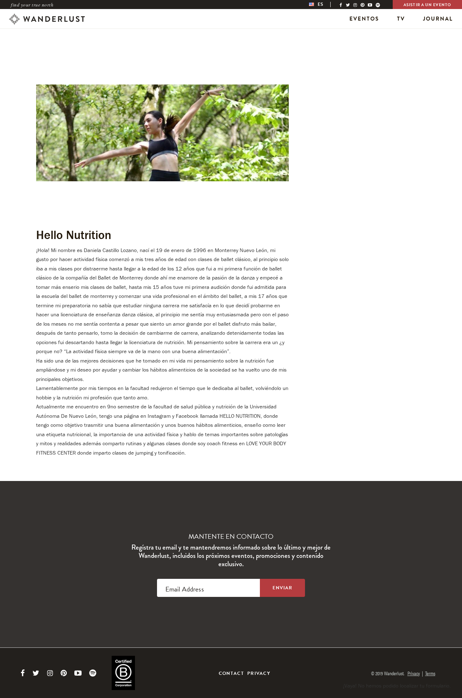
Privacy (258, 673)
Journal (438, 19)
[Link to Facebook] (23, 673)
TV (401, 19)
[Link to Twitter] (35, 673)
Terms (430, 673)
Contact (231, 673)
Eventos (364, 19)
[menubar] (323, 4)
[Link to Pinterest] (64, 673)
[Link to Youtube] (78, 673)
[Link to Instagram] (50, 673)
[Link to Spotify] (92, 673)
